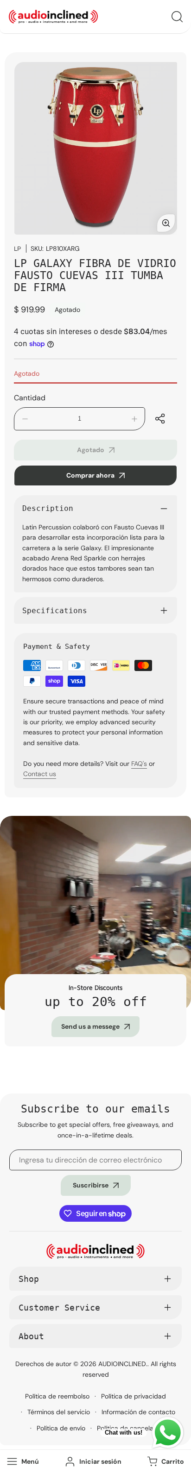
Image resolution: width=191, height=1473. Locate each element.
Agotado (26, 373)
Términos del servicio (58, 1412)
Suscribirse (90, 1185)
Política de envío (61, 1428)
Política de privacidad (133, 1396)
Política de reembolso (57, 1396)
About (31, 1336)
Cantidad (29, 398)
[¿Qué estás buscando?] (177, 17)
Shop (29, 1279)
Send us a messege (90, 1026)
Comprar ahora (90, 475)
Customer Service (59, 1307)
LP (17, 248)
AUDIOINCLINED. (122, 1364)
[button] (164, 1461)
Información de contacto (138, 1412)
